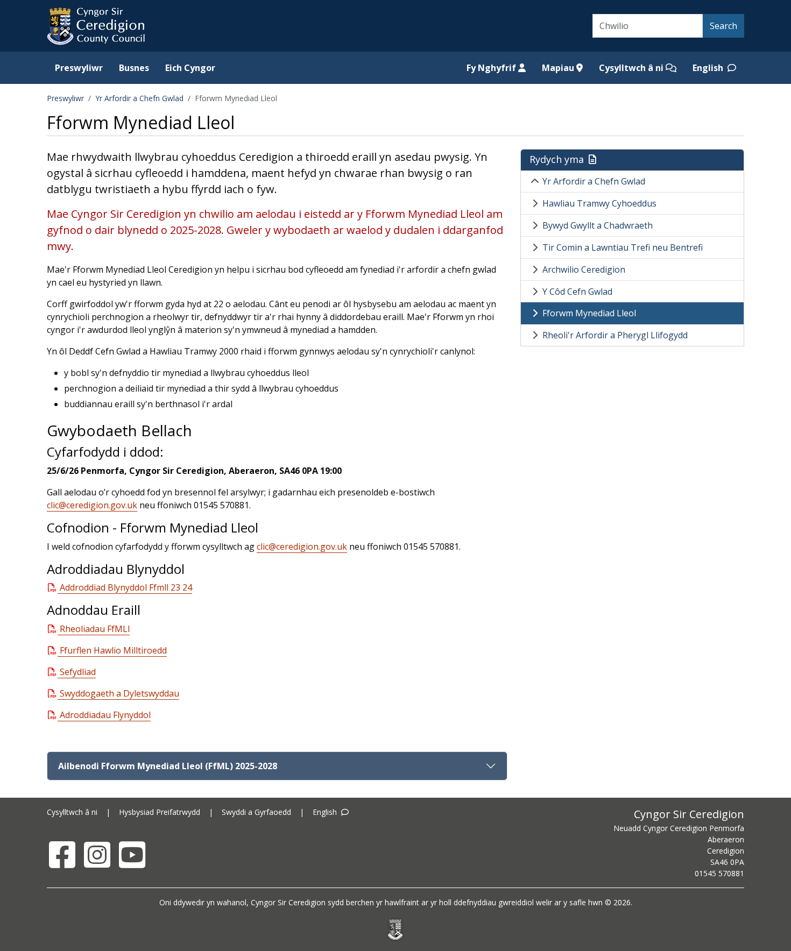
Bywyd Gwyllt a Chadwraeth (597, 225)
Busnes (134, 68)
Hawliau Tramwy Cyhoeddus (599, 203)
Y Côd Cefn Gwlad (577, 291)
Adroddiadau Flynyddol (105, 715)
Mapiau (559, 68)
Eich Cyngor (190, 68)
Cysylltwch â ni (632, 68)
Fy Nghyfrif (492, 68)
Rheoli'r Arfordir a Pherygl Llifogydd (615, 335)
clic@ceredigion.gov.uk (92, 505)
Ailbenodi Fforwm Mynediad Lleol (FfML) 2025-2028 (167, 766)
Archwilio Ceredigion (583, 269)
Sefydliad (78, 672)
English (709, 68)
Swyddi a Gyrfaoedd (256, 812)
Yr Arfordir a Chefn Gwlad (139, 98)
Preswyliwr (79, 68)
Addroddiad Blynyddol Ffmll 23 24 (126, 587)
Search (723, 26)
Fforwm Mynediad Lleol (589, 313)
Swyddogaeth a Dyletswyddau (119, 693)
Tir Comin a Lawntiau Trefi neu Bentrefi (622, 247)
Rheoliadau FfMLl (95, 629)
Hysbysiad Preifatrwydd (159, 812)
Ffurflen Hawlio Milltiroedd (113, 650)
